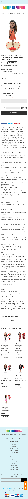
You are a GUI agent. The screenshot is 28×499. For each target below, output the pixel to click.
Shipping (3, 65)
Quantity (3, 108)
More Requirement (6, 98)
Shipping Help (14, 465)
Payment (14, 444)
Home (2, 13)
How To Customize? (6, 91)
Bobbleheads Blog (14, 469)
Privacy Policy (14, 448)
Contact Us (14, 461)
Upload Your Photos (6, 69)
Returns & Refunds (14, 450)
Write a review (15, 320)
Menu (4, 2)
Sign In (14, 459)
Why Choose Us (14, 454)
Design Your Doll (14, 452)
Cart (25, 2)
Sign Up (24, 480)
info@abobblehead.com (16, 439)
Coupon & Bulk (14, 467)
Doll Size (3, 76)
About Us (14, 463)
